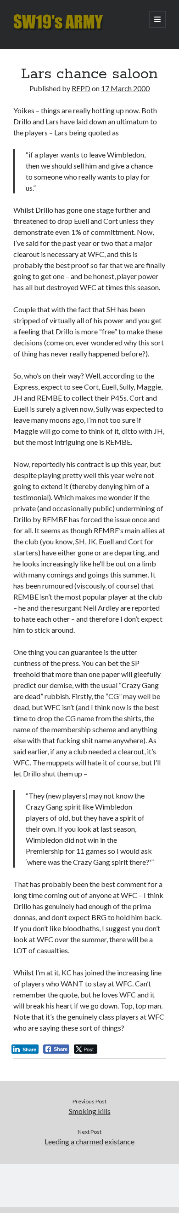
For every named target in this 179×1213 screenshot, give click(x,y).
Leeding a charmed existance (89, 1141)
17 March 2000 (125, 88)
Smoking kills (90, 1111)
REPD (81, 88)
